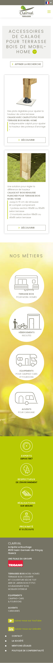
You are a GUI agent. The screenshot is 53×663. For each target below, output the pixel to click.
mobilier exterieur (17, 589)
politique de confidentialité (28, 650)
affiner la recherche (28, 64)
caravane (13, 609)
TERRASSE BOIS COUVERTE (20, 576)
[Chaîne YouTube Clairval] (11, 620)
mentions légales (21, 645)
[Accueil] (26, 11)
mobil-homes (23, 573)
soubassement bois (18, 586)
